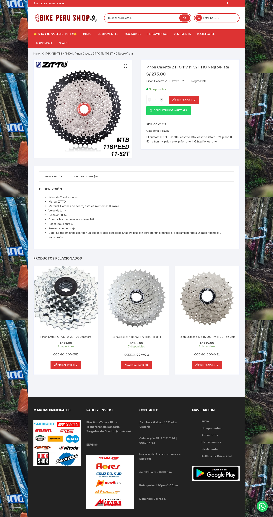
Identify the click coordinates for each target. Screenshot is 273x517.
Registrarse (206, 33)
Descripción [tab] (53, 176)
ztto (214, 141)
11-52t (163, 137)
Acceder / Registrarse (50, 3)
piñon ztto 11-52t (188, 141)
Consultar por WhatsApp (170, 110)
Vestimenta (210, 449)
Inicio (36, 53)
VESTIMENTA (182, 33)
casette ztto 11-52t (209, 137)
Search (64, 43)
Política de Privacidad (217, 456)
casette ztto (188, 137)
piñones (205, 141)
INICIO (87, 33)
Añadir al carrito (184, 99)
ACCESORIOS (133, 33)
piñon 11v (157, 141)
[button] (126, 66)
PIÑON (69, 53)
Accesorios (210, 435)
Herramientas (212, 442)
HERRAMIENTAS (157, 33)
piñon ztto (170, 141)
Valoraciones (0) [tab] (86, 176)
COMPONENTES (108, 33)
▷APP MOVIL (44, 43)
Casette (173, 137)
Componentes (212, 428)
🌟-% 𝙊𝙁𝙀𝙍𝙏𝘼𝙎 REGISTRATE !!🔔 (55, 33)
